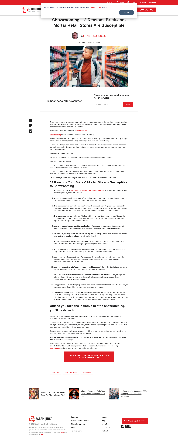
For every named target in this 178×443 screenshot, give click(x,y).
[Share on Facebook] (30, 121)
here (62, 432)
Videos (104, 417)
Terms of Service (77, 431)
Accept (126, 12)
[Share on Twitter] (31, 131)
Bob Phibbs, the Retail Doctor (94, 36)
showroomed (55, 348)
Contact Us (146, 10)
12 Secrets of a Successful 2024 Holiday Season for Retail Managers (134, 393)
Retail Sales (55, 372)
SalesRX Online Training (80, 420)
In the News (106, 424)
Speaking (74, 417)
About (73, 427)
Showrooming (55, 135)
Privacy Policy (96, 7)
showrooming (87, 372)
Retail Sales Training (71, 372)
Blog (103, 420)
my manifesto (81, 131)
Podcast (105, 431)
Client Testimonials (78, 424)
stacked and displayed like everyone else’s (87, 190)
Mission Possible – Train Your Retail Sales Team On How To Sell (93, 393)
